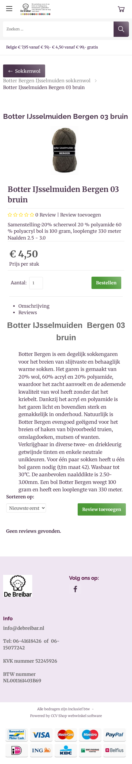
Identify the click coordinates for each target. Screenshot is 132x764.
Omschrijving (33, 306)
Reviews (27, 312)
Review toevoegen (80, 215)
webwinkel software (85, 716)
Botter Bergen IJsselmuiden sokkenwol (47, 81)
